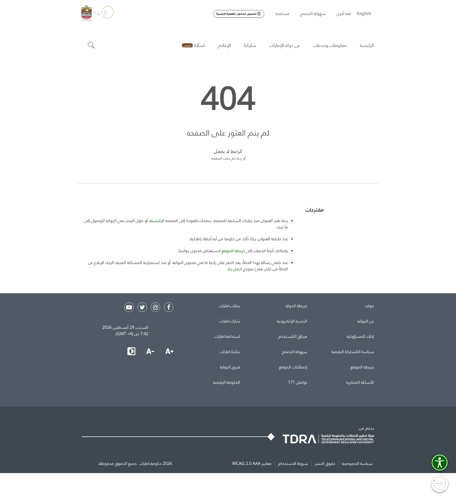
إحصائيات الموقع (293, 367)
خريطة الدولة (296, 306)
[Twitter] (142, 307)
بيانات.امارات (229, 306)
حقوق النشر (325, 463)
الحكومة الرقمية (226, 382)
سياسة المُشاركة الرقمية (352, 351)
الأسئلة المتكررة (360, 382)
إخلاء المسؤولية (360, 336)
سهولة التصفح (294, 351)
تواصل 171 (297, 382)
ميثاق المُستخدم (292, 336)
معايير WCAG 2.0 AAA (252, 463)
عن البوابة (366, 321)
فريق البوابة (230, 367)
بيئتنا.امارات (230, 351)
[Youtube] (129, 307)
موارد (369, 306)
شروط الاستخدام (293, 463)
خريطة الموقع (362, 367)
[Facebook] (168, 307)
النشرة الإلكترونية (292, 321)
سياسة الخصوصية (357, 463)
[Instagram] (155, 307)
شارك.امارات (229, 321)
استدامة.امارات (227, 336)
